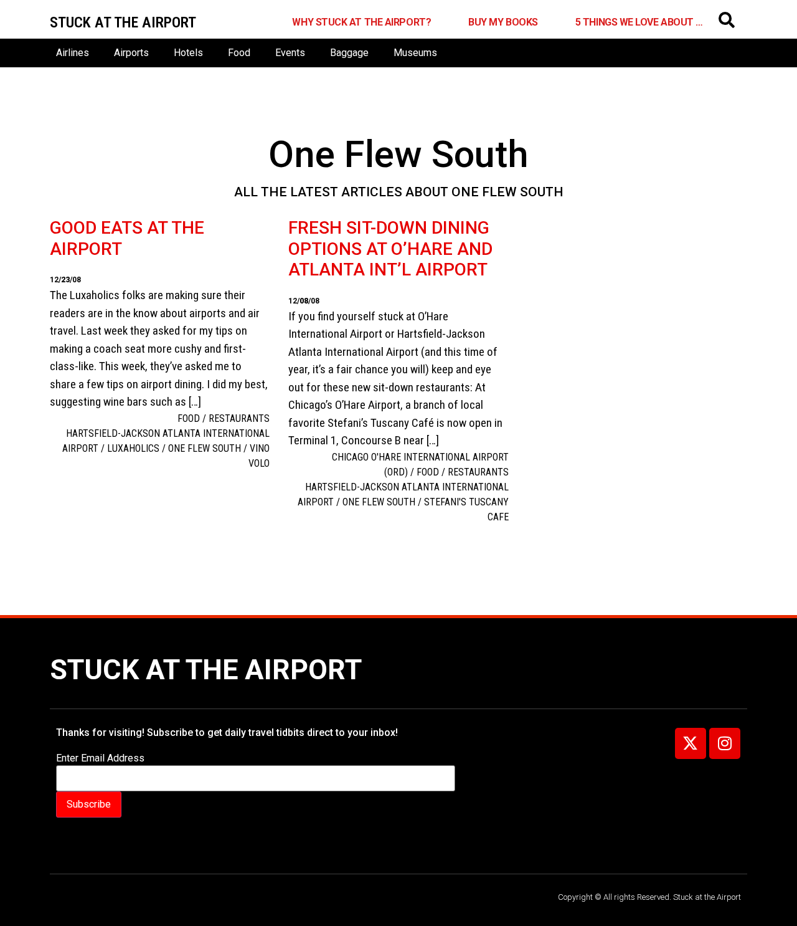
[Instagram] (724, 743)
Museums (415, 53)
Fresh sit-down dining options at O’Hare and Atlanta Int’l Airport (390, 248)
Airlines (72, 53)
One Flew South (204, 448)
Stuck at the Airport (206, 669)
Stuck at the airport (123, 22)
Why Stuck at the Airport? (361, 22)
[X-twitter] (690, 743)
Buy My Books (503, 22)
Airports (131, 53)
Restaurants (239, 418)
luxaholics (133, 448)
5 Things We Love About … (639, 22)
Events (290, 53)
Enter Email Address (100, 758)
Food (239, 53)
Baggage (349, 53)
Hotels (188, 53)
